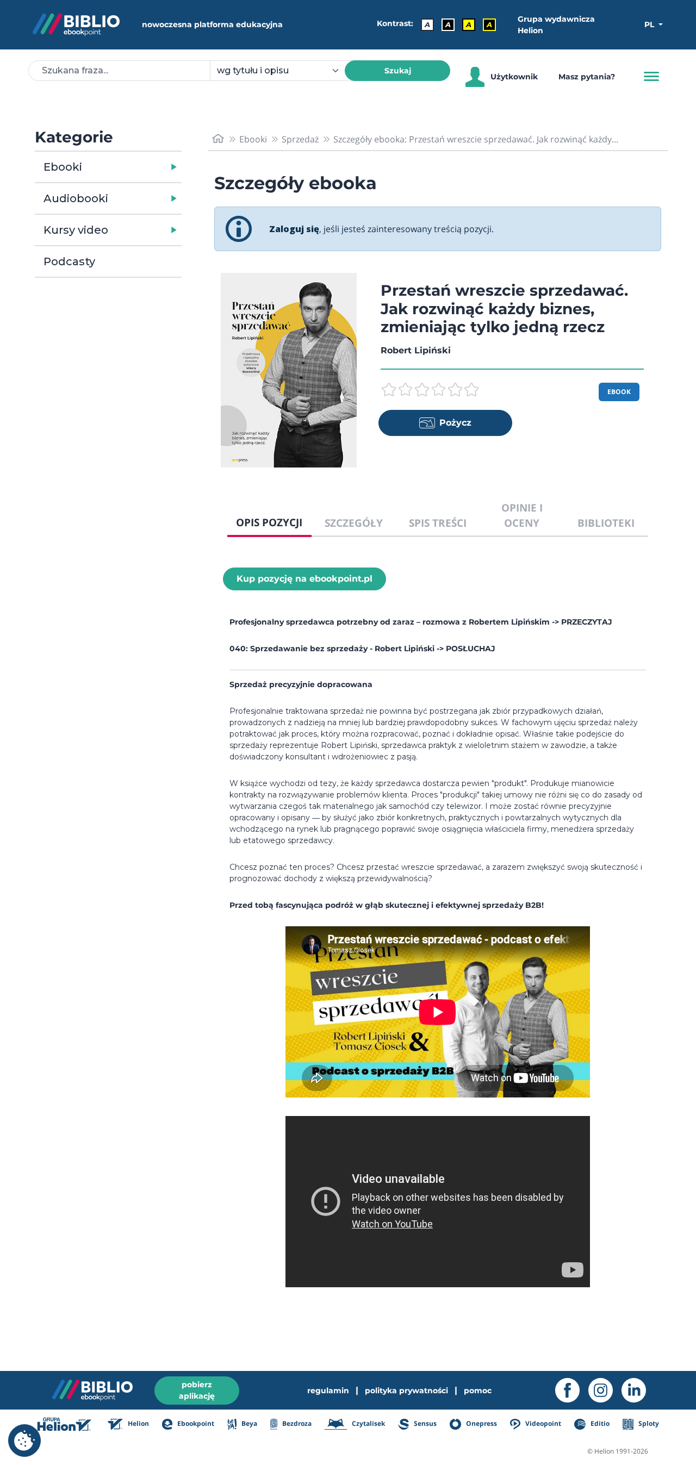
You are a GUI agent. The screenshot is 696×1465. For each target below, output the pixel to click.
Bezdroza (296, 1423)
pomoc (478, 1390)
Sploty (648, 1423)
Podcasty (69, 261)
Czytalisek (367, 1423)
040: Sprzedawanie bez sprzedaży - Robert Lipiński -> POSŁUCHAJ (362, 648)
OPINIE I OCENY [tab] (522, 515)
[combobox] (283, 70)
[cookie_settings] (24, 1440)
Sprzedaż (300, 139)
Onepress (480, 1423)
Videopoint (542, 1423)
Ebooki (63, 166)
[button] (136, 167)
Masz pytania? (586, 77)
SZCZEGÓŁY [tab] (354, 522)
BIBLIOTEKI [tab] (606, 522)
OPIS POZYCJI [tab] (269, 522)
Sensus (424, 1423)
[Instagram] (605, 1390)
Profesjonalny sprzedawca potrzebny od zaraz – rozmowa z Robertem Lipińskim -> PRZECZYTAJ (420, 622)
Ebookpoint (195, 1423)
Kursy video (76, 229)
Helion (137, 1423)
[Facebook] (571, 1390)
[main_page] (218, 139)
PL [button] (650, 24)
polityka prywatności (406, 1390)
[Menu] (651, 76)
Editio (599, 1423)
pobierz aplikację (197, 1390)
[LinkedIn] (638, 1390)
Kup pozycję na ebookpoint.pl (304, 578)
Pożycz (455, 422)
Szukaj (397, 71)
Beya (248, 1423)
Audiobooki (76, 198)
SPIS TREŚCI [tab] (438, 522)
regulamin (328, 1390)
